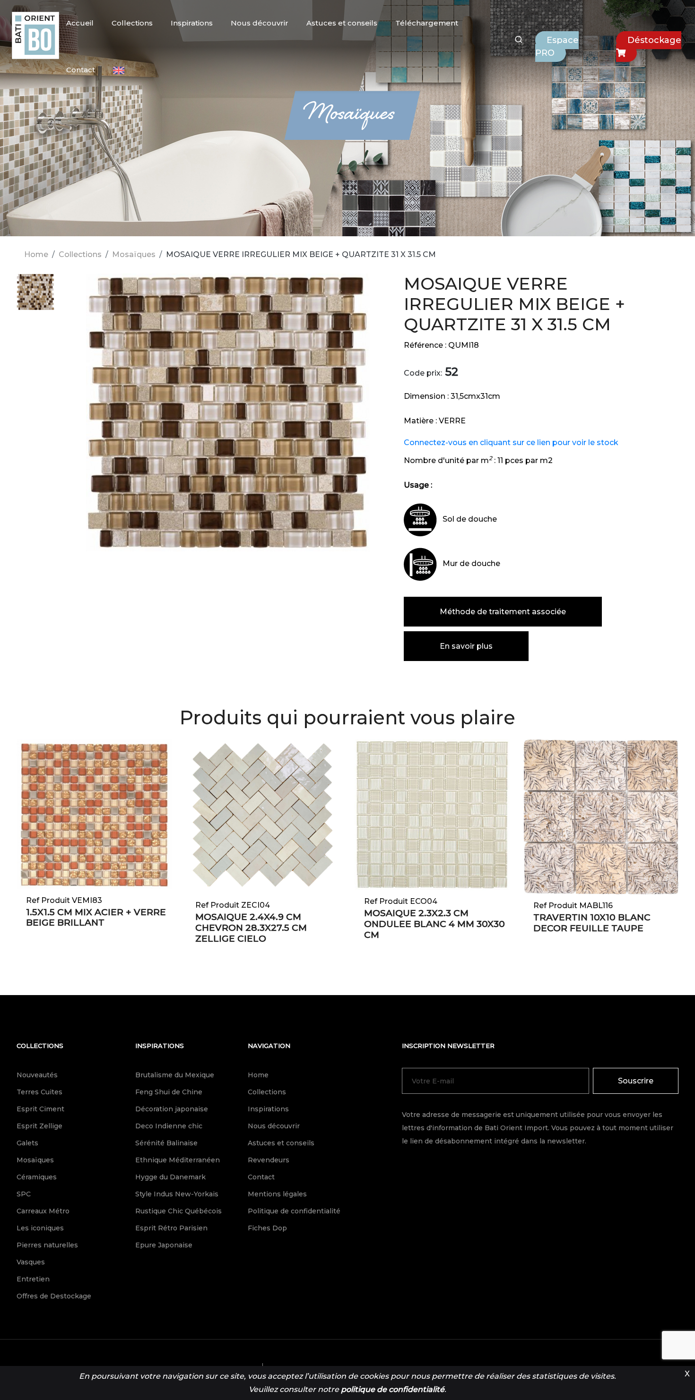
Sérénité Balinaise (166, 1143)
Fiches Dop (267, 1228)
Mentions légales (277, 1194)
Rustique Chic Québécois (178, 1211)
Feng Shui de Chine (168, 1092)
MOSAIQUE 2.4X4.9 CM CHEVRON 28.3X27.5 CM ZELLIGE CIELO (251, 927)
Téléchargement (426, 22)
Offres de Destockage (54, 1296)
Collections (132, 22)
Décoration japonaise (171, 1109)
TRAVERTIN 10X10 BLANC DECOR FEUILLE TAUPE (592, 923)
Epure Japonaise (163, 1245)
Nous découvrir (259, 22)
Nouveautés (37, 1075)
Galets (27, 1143)
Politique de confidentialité (294, 1211)
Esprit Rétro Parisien (171, 1228)
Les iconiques (40, 1228)
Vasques (31, 1262)
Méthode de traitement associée (503, 611)
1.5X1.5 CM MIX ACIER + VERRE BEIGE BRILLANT (96, 917)
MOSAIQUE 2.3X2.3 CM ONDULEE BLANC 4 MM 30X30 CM (434, 924)
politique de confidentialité (392, 1389)
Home (36, 254)
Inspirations (192, 22)
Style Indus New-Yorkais (176, 1194)
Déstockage (654, 40)
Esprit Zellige (39, 1126)
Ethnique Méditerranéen (177, 1160)
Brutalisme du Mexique (174, 1075)
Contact (80, 69)
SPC (24, 1194)
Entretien (33, 1279)
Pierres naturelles (47, 1245)
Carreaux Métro (43, 1211)
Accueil (80, 22)
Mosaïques (134, 254)
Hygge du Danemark (170, 1177)
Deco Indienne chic (168, 1126)
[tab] (35, 297)
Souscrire (635, 1080)
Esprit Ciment (40, 1109)
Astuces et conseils (341, 22)
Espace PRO (557, 46)
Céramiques (37, 1177)
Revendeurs (268, 1160)
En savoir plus (466, 646)
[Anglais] (118, 70)
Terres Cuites (39, 1092)
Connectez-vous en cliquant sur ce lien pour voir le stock (511, 442)
